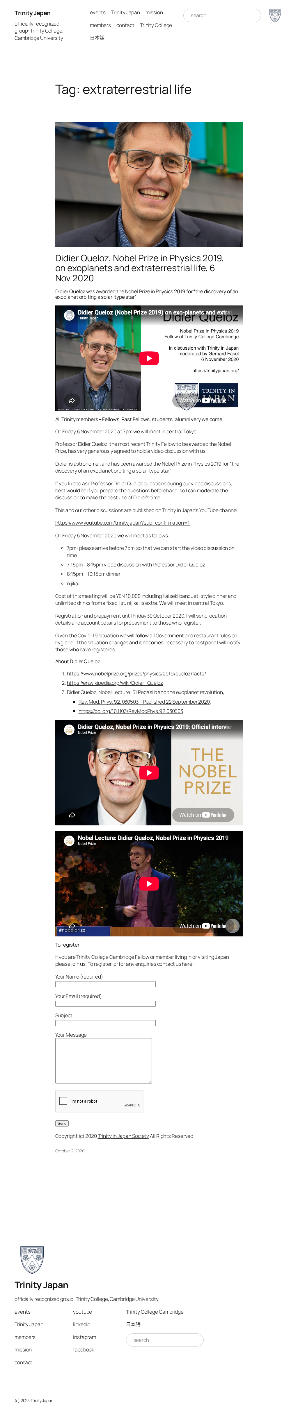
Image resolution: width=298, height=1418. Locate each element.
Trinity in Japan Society (123, 1135)
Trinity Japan (33, 13)
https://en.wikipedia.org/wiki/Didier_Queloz (115, 682)
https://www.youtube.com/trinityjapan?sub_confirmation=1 (122, 522)
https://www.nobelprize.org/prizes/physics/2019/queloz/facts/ (136, 673)
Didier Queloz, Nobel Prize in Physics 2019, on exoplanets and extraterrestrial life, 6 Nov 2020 (139, 268)
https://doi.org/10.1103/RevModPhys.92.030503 (131, 710)
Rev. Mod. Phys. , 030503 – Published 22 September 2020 (144, 701)
